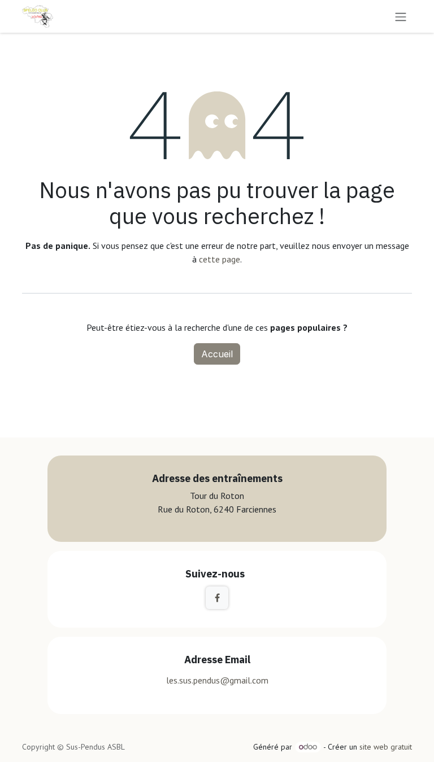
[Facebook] (217, 597)
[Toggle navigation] (400, 16)
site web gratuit (385, 747)
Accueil (217, 354)
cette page (219, 259)
